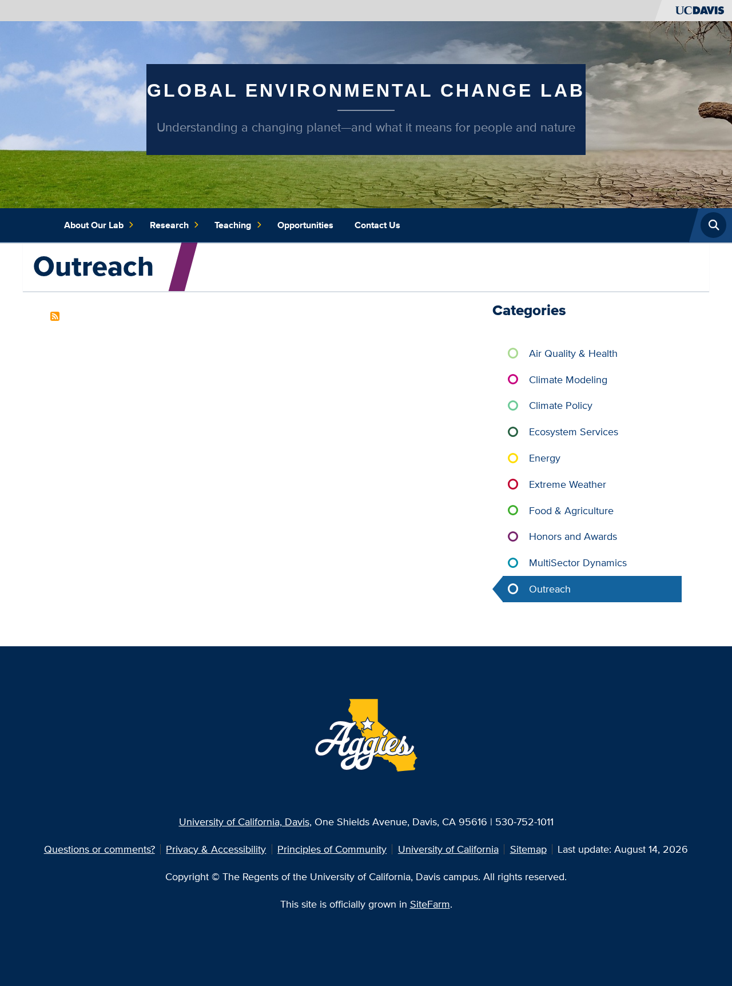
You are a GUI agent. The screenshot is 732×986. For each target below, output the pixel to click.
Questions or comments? (99, 849)
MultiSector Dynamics (578, 562)
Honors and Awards (573, 536)
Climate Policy (560, 405)
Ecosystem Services (573, 431)
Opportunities (305, 225)
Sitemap (528, 849)
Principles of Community (332, 849)
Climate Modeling (568, 379)
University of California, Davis (244, 821)
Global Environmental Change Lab (366, 90)
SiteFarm (430, 904)
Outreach (550, 589)
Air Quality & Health (573, 353)
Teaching (232, 225)
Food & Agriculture (571, 510)
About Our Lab (94, 225)
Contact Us (377, 225)
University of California (448, 849)
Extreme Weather (567, 484)
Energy (544, 458)
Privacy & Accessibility (216, 849)
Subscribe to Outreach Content (54, 316)
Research (169, 225)
